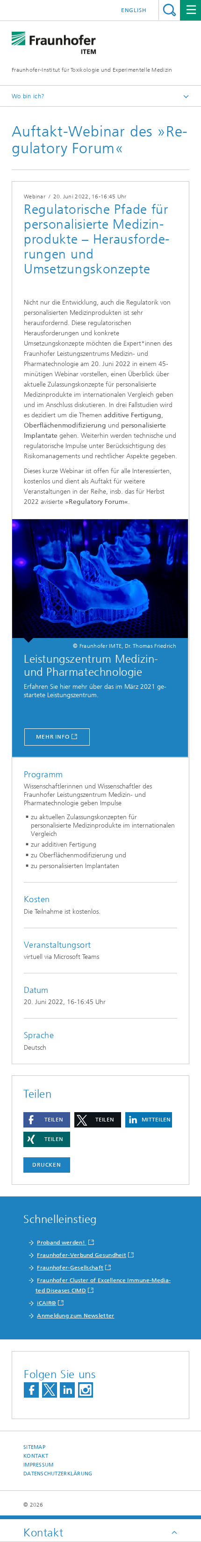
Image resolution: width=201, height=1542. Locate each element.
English (134, 10)
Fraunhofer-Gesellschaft (70, 1267)
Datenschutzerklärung (58, 1474)
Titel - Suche (169, 10)
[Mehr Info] (100, 581)
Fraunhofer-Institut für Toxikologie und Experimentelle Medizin (92, 70)
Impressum (38, 1465)
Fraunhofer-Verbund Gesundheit (81, 1255)
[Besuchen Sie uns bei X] (49, 1390)
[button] (46, 1120)
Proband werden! (61, 1242)
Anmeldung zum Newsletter (75, 1315)
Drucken (46, 1165)
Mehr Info (53, 737)
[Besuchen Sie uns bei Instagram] (85, 1390)
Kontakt (35, 1456)
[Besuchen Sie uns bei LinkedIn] (67, 1390)
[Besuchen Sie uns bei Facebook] (31, 1390)
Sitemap (34, 1447)
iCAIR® (46, 1303)
